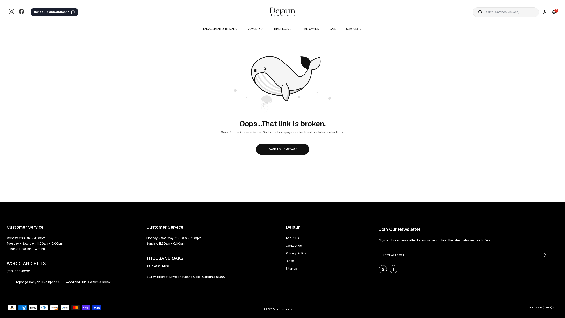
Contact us (294, 246)
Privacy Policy (296, 253)
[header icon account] (545, 12)
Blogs (290, 261)
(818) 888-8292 (18, 271)
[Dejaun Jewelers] (282, 12)
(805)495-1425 (157, 266)
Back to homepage (282, 149)
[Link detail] (12, 12)
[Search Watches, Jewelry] (480, 12)
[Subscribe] (540, 255)
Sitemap (291, 269)
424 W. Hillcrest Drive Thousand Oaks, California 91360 (185, 277)
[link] (220, 29)
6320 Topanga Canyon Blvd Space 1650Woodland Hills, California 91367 (59, 282)
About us (292, 238)
